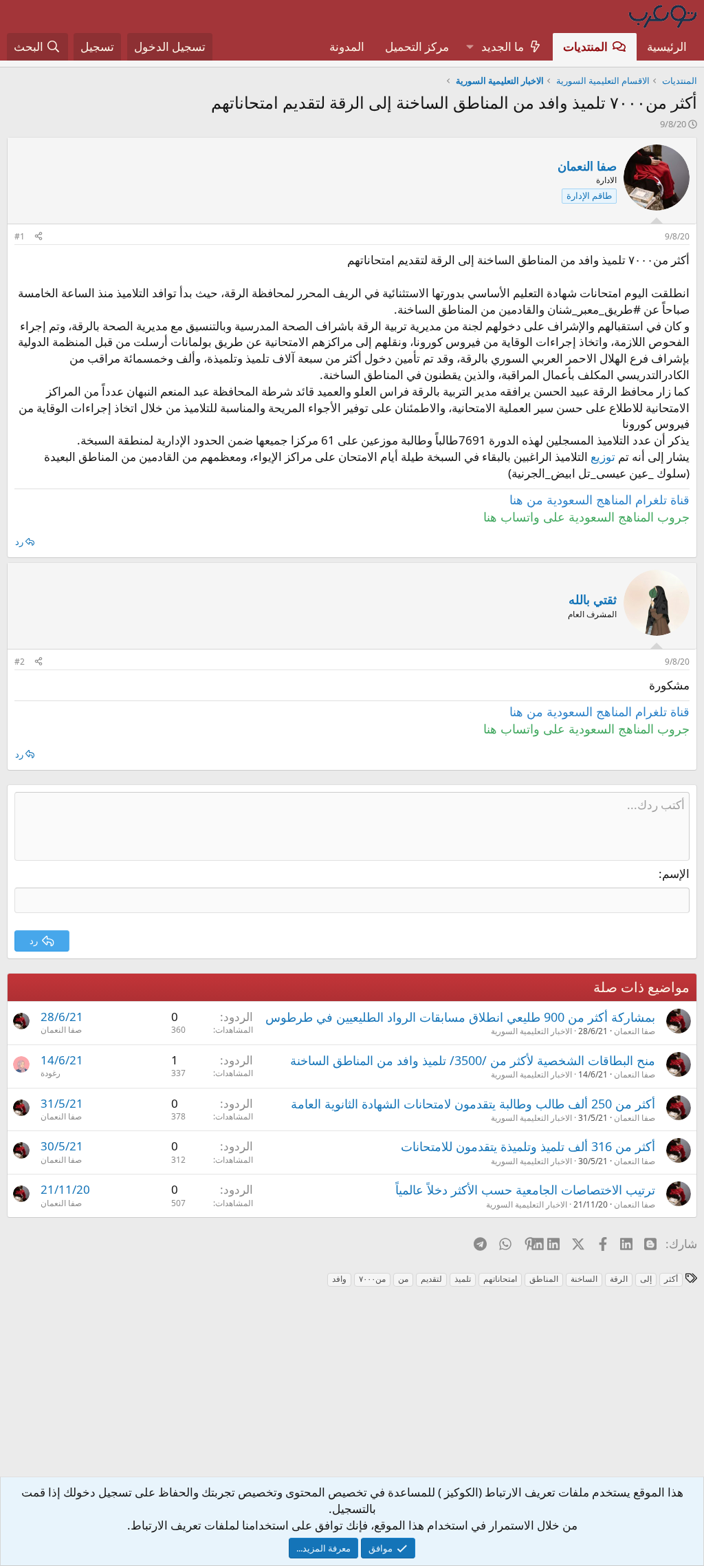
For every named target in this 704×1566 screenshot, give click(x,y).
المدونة (346, 46)
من (403, 1279)
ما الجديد (502, 46)
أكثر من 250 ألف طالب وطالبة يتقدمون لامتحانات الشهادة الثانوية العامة (473, 1103)
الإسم (676, 873)
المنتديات (585, 46)
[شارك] (38, 237)
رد (19, 541)
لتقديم (431, 1279)
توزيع (603, 456)
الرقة (619, 1279)
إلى (646, 1279)
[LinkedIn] (554, 1243)
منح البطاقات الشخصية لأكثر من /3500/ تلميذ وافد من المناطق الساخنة (472, 1060)
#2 (19, 661)
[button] (469, 47)
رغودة (50, 1073)
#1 (19, 236)
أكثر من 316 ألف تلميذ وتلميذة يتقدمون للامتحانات (528, 1146)
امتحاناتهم (500, 1279)
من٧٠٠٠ (372, 1279)
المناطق (543, 1279)
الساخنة (584, 1279)
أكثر (671, 1279)
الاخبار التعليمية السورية (531, 1031)
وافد (339, 1279)
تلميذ (462, 1279)
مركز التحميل (417, 46)
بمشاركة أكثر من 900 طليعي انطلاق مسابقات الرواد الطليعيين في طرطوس (460, 1017)
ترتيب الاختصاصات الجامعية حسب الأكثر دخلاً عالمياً (525, 1189)
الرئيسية (667, 46)
